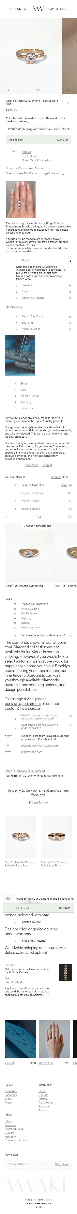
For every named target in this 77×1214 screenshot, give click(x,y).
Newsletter (11, 1154)
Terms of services (45, 1200)
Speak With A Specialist (36, 160)
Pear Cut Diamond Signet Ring (24, 585)
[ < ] (8, 89)
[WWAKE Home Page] (38, 8)
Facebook (11, 1094)
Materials (10, 1125)
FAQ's (42, 1091)
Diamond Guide (14, 1128)
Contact (43, 1094)
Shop (64, 485)
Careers (43, 1110)
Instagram (11, 1091)
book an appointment (23, 703)
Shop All (47, 464)
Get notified (62, 1164)
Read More (31, 464)
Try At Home (29, 156)
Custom (9, 1132)
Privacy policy (30, 1200)
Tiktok (8, 1098)
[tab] (38, 485)
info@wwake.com (31, 751)
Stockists (44, 1106)
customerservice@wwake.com (40, 745)
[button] (24, 9)
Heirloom (10, 1136)
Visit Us (43, 1098)
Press (8, 1102)
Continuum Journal (16, 1140)
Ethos (8, 1121)
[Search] (10, 9)
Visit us (26, 151)
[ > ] (69, 89)
